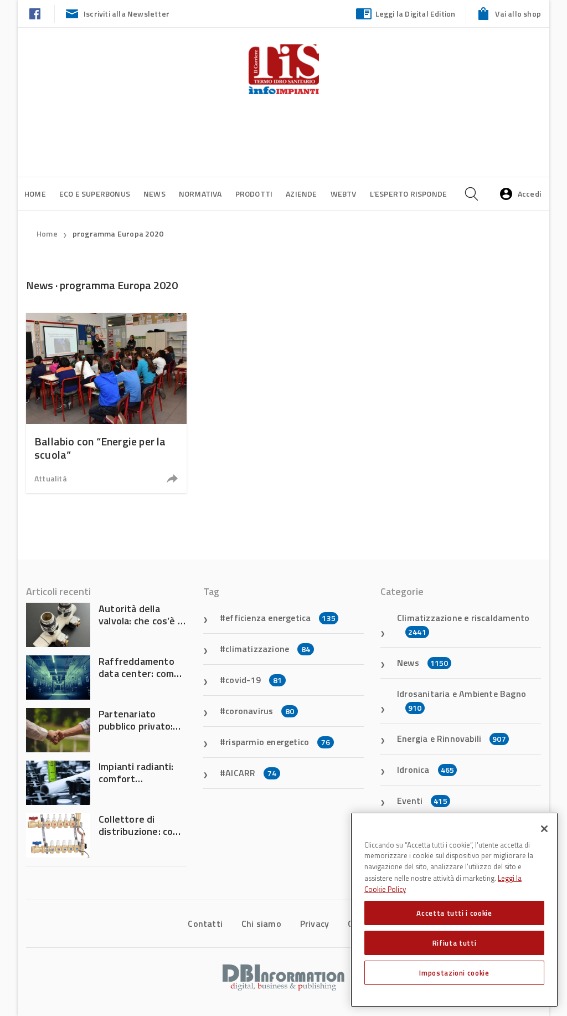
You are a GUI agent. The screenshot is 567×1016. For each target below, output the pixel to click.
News (154, 193)
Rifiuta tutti (454, 942)
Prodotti (254, 193)
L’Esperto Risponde (408, 193)
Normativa (200, 193)
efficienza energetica (280, 617)
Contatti (205, 923)
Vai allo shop (518, 13)
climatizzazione (267, 648)
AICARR (250, 772)
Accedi (529, 193)
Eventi (422, 800)
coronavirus (259, 710)
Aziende (301, 193)
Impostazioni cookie (454, 972)
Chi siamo (261, 923)
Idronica (425, 769)
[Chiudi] (544, 829)
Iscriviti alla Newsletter (126, 13)
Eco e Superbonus (94, 193)
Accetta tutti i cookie (454, 912)
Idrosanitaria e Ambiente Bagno (461, 700)
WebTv (344, 193)
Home (35, 193)
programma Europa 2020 (118, 233)
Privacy (314, 923)
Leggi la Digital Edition (415, 13)
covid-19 (253, 679)
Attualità (50, 478)
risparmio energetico (277, 741)
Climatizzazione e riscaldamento (463, 624)
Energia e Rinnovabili (451, 738)
